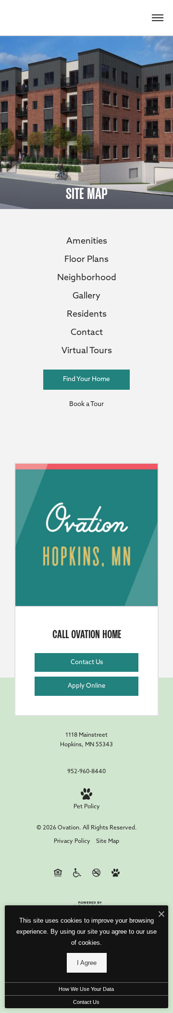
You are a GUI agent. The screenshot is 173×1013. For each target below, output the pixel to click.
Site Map (107, 841)
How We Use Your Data (86, 989)
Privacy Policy (72, 841)
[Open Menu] (157, 17)
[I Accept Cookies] (161, 915)
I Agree (87, 962)
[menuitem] (87, 242)
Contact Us (86, 1002)
